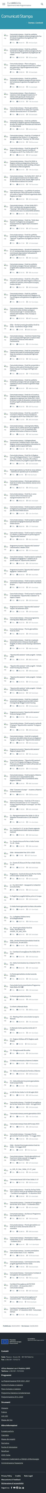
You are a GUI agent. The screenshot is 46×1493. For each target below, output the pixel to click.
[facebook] (11, 1488)
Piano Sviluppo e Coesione (11, 1389)
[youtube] (14, 1488)
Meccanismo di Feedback (11, 1479)
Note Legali (28, 1475)
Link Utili (4, 1416)
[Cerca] (42, 4)
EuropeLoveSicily (7, 1431)
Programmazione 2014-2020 (12, 1396)
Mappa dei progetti (8, 1439)
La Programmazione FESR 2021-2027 (15, 1381)
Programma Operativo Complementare (15, 1392)
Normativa (5, 1443)
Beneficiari (5, 1451)
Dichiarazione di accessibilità (12, 1483)
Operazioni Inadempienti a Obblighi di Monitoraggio (20, 1459)
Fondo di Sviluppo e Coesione (12, 1385)
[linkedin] (20, 1488)
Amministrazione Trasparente (12, 1463)
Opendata (5, 1435)
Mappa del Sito (6, 1420)
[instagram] (17, 1488)
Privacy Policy (6, 1475)
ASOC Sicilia (5, 1455)
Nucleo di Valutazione (9, 1447)
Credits (18, 1475)
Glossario (4, 1408)
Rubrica (4, 1412)
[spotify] (23, 1487)
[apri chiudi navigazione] (3, 4)
